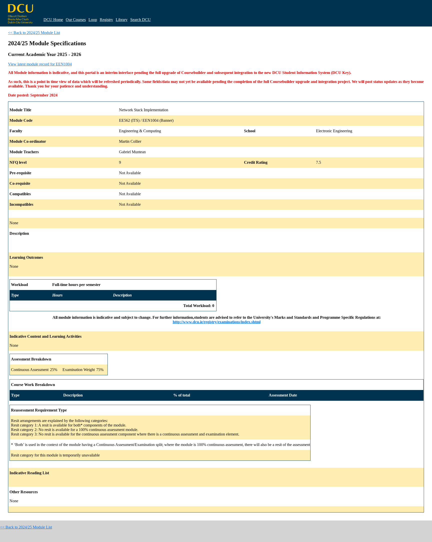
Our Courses (76, 20)
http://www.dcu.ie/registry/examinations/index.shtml (216, 322)
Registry (106, 20)
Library (122, 20)
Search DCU (140, 20)
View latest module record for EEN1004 (40, 64)
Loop (92, 20)
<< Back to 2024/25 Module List (34, 32)
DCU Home (53, 20)
